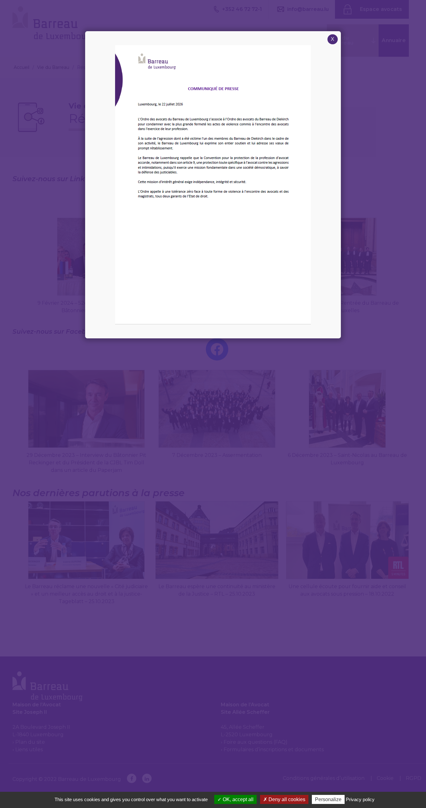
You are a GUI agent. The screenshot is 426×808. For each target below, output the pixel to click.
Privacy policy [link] (360, 799)
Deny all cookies (286, 799)
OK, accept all (237, 799)
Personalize (328, 799)
